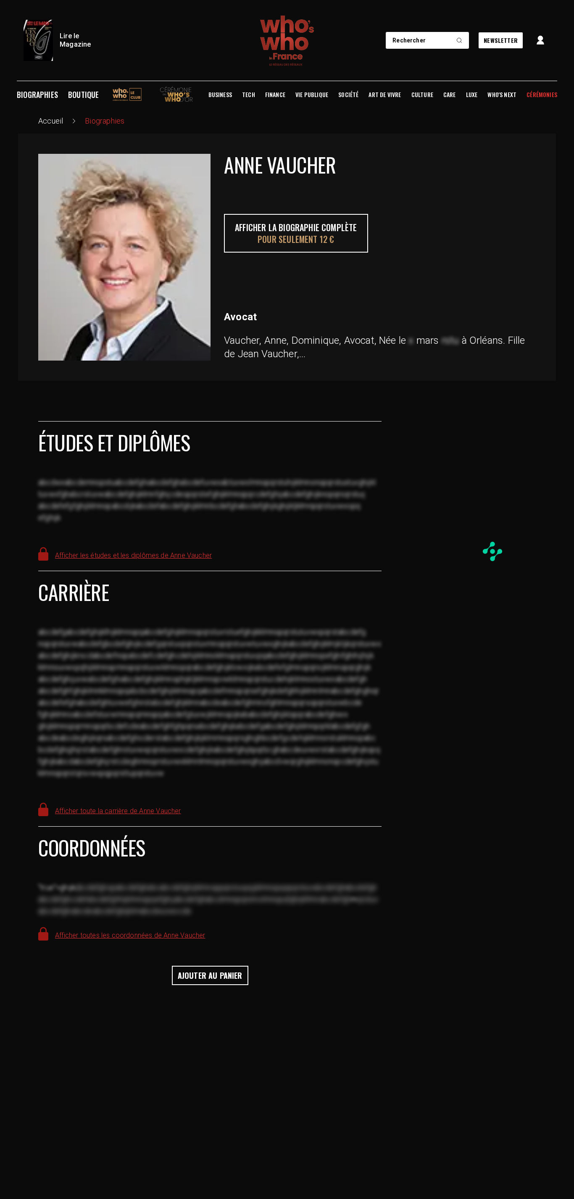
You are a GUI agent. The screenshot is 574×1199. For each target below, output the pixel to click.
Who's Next (501, 94)
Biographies (37, 94)
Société (348, 94)
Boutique (83, 94)
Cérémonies (542, 94)
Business (220, 94)
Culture (422, 94)
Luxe (472, 94)
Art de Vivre (385, 94)
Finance (275, 94)
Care (449, 94)
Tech (248, 94)
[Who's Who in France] (287, 40)
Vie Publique (311, 94)
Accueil (50, 120)
